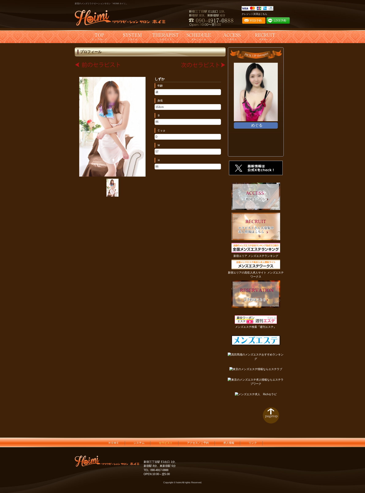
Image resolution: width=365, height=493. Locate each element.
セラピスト (166, 442)
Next (276, 108)
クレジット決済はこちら (254, 14)
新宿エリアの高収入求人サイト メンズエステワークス (256, 274)
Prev (235, 108)
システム (138, 442)
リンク (253, 442)
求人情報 (228, 442)
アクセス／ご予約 (198, 442)
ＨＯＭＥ (113, 442)
